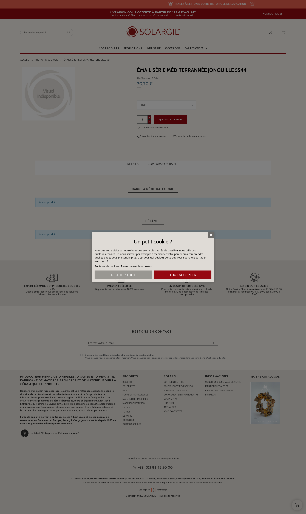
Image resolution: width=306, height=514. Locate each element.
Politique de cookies (107, 266)
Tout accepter (182, 275)
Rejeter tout (123, 275)
